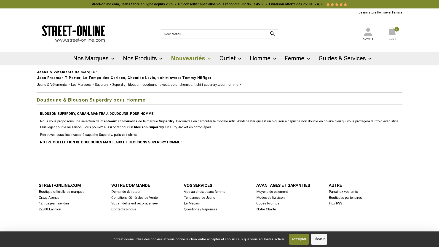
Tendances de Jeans (199, 198)
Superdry (101, 85)
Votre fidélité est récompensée (134, 203)
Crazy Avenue (49, 198)
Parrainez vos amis (343, 192)
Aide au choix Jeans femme (204, 192)
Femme (294, 58)
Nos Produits (140, 58)
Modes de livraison (270, 198)
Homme (260, 58)
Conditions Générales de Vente (134, 198)
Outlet (228, 58)
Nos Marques (91, 58)
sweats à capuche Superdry (91, 135)
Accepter (299, 239)
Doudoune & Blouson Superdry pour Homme (276, 85)
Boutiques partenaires (345, 198)
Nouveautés (188, 58)
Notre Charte (266, 209)
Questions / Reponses (200, 209)
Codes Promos (267, 203)
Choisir (319, 239)
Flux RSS (335, 203)
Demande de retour (126, 192)
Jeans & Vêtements (52, 85)
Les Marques (81, 85)
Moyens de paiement (272, 192)
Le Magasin (192, 203)
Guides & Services (342, 58)
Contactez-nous (123, 209)
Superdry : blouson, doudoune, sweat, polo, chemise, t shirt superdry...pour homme (175, 85)
